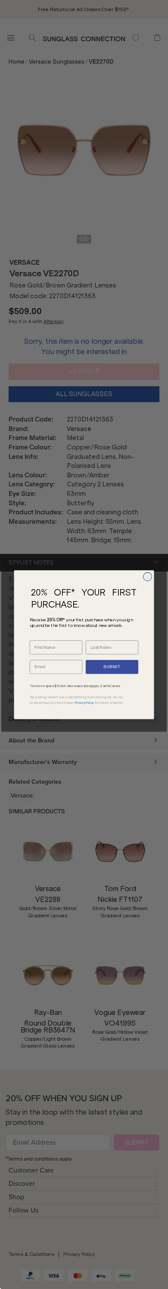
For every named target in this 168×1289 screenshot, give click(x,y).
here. (117, 685)
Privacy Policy (84, 702)
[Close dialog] (147, 576)
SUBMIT (111, 666)
